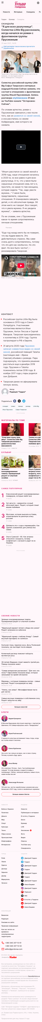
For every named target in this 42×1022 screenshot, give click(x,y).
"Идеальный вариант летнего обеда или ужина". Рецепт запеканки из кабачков (20, 629)
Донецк (4, 869)
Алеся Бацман (29, 884)
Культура (4, 827)
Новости (6, 12)
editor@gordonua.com (13, 949)
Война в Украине (7, 809)
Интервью (18, 12)
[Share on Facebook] (14, 401)
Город (3, 853)
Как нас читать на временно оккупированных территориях (7, 933)
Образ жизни (6, 834)
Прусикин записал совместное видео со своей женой (21, 349)
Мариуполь (5, 879)
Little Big (36, 406)
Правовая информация (9, 926)
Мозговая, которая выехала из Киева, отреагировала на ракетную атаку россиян (21, 516)
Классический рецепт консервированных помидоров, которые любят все (22, 495)
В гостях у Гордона (28, 816)
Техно (3, 830)
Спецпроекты (26, 848)
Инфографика (6, 841)
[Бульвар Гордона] (20, 5)
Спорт (3, 823)
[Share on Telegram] (23, 401)
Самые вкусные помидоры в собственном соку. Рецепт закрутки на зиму (20, 699)
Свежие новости (10, 616)
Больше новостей (21, 707)
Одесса (4, 865)
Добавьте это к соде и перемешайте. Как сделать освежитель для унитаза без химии (22, 527)
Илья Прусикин (8, 409)
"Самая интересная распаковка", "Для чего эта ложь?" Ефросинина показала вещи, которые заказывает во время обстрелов (20, 673)
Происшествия (6, 837)
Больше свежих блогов (21, 794)
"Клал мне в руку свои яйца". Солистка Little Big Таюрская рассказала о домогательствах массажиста (11, 441)
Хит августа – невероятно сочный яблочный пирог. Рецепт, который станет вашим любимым (22, 505)
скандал (5, 406)
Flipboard (27, 892)
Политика (4, 812)
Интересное (5, 844)
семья (13, 406)
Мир (3, 820)
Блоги (5, 712)
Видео (23, 837)
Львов (3, 861)
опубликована (20, 98)
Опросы (24, 841)
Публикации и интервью (30, 812)
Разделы (24, 804)
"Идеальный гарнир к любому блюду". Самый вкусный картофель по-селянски (19, 637)
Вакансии (4, 915)
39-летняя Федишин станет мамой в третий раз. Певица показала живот (20, 663)
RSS (25, 896)
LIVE (22, 827)
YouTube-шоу (26, 844)
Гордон (3, 19)
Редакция (4, 919)
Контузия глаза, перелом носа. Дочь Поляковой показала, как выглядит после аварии (20, 646)
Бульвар (12, 19)
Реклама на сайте (7, 922)
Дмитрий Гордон (30, 858)
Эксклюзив (25, 830)
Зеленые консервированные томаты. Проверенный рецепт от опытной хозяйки (10, 473)
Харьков (4, 872)
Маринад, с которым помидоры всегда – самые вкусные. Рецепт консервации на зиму (20, 682)
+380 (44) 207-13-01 (13, 943)
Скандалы (30, 12)
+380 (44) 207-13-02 (13, 946)
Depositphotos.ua (34, 976)
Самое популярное (11, 488)
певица (20, 406)
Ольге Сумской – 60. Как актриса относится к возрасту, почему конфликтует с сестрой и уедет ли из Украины (20, 540)
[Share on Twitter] (19, 401)
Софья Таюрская (21, 409)
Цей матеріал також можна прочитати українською (19, 47)
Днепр (3, 876)
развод (28, 406)
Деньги (4, 816)
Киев (3, 858)
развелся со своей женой (27, 116)
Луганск (4, 883)
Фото (23, 834)
